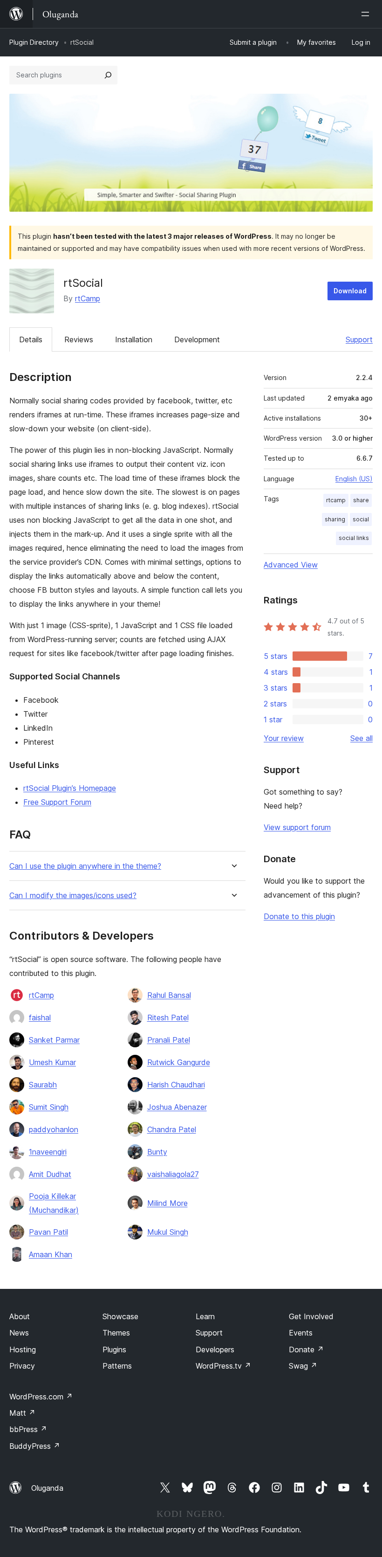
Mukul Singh (167, 1232)
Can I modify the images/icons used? (72, 895)
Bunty (157, 1151)
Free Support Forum (57, 802)
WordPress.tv (223, 1365)
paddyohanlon (53, 1129)
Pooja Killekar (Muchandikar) (54, 1203)
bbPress (28, 1429)
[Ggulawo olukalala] (367, 14)
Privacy (22, 1365)
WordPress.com (41, 1396)
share (361, 500)
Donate (306, 1349)
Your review (284, 738)
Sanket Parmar (54, 1040)
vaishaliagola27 (173, 1174)
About (19, 1316)
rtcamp (336, 500)
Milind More (167, 1203)
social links (354, 537)
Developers (215, 1349)
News (19, 1332)
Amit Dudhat (50, 1174)
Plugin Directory (34, 42)
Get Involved (311, 1316)
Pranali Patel (168, 1040)
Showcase (120, 1316)
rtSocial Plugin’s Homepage (69, 788)
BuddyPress (34, 1446)
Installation (133, 339)
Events (301, 1332)
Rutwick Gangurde (178, 1062)
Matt (22, 1413)
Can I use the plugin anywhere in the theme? (85, 866)
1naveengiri (48, 1151)
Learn (205, 1316)
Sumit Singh (48, 1107)
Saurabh (43, 1084)
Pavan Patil (48, 1232)
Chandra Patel (171, 1129)
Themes (116, 1332)
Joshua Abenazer (177, 1107)
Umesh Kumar (52, 1062)
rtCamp (87, 298)
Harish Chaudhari (176, 1084)
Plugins (114, 1349)
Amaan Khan (50, 1254)
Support (359, 339)
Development (197, 339)
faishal (40, 1017)
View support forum (297, 827)
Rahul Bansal (169, 995)
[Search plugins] (108, 75)
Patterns (117, 1365)
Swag (303, 1365)
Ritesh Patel (168, 1017)
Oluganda (47, 1488)
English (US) (354, 479)
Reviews (78, 339)
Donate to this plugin (299, 916)
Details (30, 339)
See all (361, 738)
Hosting (22, 1349)
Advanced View (291, 564)
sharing (335, 519)
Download (350, 291)
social (361, 519)
